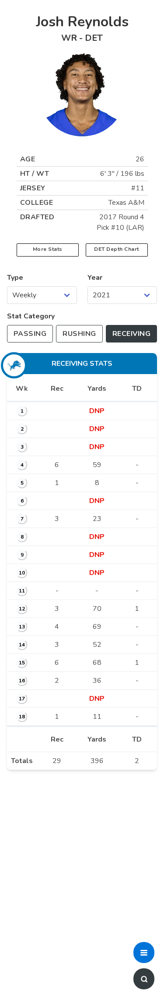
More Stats (48, 249)
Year (94, 277)
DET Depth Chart (116, 249)
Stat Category (31, 316)
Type (15, 277)
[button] (144, 952)
